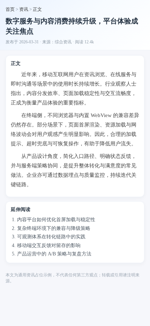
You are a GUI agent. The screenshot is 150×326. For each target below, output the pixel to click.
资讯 (23, 9)
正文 (37, 9)
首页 (10, 9)
